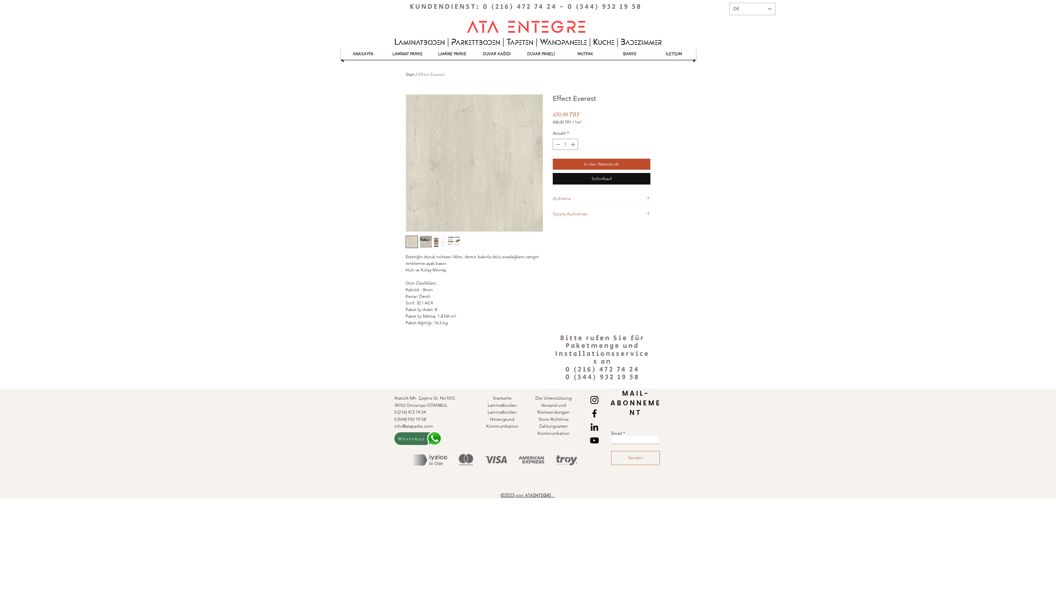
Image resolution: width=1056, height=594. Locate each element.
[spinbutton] (565, 144)
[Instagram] (594, 400)
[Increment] (573, 144)
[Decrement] (557, 144)
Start (410, 74)
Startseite (502, 398)
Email (616, 433)
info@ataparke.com (413, 426)
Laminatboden (502, 412)
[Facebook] (594, 413)
